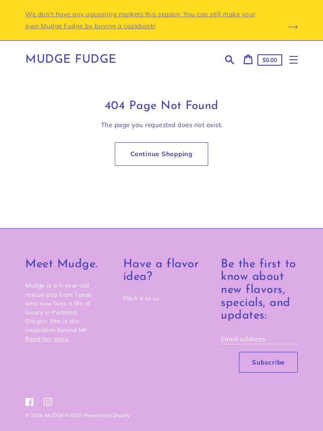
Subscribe (268, 362)
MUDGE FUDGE (70, 60)
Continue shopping (161, 154)
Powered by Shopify (107, 415)
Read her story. (47, 339)
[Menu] (293, 60)
